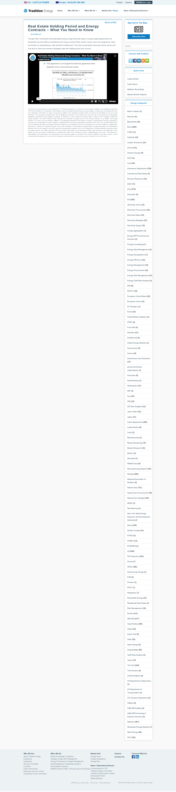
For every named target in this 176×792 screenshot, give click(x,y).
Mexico (130, 453)
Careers (128, 2)
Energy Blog (95, 761)
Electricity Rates (133, 215)
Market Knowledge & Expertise (62, 756)
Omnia (130, 561)
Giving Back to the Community (35, 774)
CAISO (130, 132)
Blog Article (131, 122)
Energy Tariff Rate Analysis (138, 281)
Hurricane (131, 375)
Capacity (130, 137)
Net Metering (132, 508)
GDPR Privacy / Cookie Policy (80, 782)
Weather (130, 722)
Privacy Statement (104, 782)
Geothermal (132, 338)
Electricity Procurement (136, 210)
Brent (129, 127)
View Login (143, 2)
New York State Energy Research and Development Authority (138, 516)
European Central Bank (136, 296)
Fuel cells (131, 327)
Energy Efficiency (134, 260)
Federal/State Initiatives (136, 317)
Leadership (28, 761)
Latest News (132, 84)
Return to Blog (110, 22)
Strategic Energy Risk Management (64, 759)
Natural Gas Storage (135, 498)
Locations (27, 766)
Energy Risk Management (137, 275)
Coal (129, 163)
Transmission (132, 671)
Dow (129, 189)
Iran (129, 396)
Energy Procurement (135, 270)
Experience (28, 759)
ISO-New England (134, 406)
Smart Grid (131, 634)
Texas (129, 660)
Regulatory (131, 593)
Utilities (130, 703)
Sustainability (132, 650)
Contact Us (119, 757)
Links (129, 432)
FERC (129, 322)
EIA (128, 200)
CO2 (129, 158)
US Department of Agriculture (139, 681)
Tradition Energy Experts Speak (103, 773)
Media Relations (97, 778)
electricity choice (134, 205)
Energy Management (135, 265)
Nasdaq (130, 474)
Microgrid (131, 458)
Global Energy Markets (136, 343)
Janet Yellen (132, 412)
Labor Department (134, 422)
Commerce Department (136, 168)
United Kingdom (133, 676)
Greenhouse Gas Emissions (138, 358)
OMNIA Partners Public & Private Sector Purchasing (70, 769)
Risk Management (134, 608)
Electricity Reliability (135, 220)
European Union (134, 301)
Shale (129, 629)
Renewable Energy (135, 598)
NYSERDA (131, 546)
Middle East (132, 463)
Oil (128, 551)
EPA (129, 286)
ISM (129, 401)
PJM (129, 577)
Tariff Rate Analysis (135, 655)
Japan (129, 417)
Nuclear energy (133, 530)
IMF (129, 391)
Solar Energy (132, 645)
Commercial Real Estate (137, 174)
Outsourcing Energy (135, 572)
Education (131, 194)
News (129, 525)
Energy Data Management (138, 249)
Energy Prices (96, 756)
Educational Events (98, 776)
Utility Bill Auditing (134, 708)
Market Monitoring (134, 443)
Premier (130, 582)
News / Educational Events (135, 11)
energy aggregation (135, 231)
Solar (129, 639)
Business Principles (31, 764)
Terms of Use (94, 782)
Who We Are (73, 11)
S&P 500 (130, 619)
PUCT (129, 587)
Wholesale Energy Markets (138, 727)
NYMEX (130, 541)
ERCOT (130, 291)
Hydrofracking (133, 380)
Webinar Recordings (135, 89)
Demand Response (135, 179)
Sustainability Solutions (59, 766)
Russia (130, 613)
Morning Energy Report (136, 469)
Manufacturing (133, 438)
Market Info (96, 754)
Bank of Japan (133, 111)
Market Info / (109, 11)
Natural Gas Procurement (137, 493)
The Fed (130, 665)
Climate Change (133, 153)
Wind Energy (132, 732)
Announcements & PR (99, 768)
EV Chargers (132, 307)
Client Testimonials (31, 769)
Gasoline (131, 332)
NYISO (130, 535)
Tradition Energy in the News (101, 771)
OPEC (129, 567)
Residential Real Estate (136, 603)
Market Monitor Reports (137, 94)
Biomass (130, 117)
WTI (129, 737)
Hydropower (132, 386)
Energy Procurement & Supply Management (67, 761)
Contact (119, 2)
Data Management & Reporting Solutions (66, 764)
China (129, 148)
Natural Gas (132, 487)
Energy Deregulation (135, 255)
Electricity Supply (134, 225)
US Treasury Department (137, 698)
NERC (129, 503)
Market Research (134, 448)
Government (132, 348)
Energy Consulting (134, 244)
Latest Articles (133, 79)
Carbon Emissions (134, 142)
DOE (129, 184)
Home (59, 11)
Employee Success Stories (34, 771)
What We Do (90, 11)
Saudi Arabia (132, 624)
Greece (130, 353)
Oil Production (133, 556)
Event (129, 312)
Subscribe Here (138, 36)
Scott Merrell (36, 34)
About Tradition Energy (32, 756)
